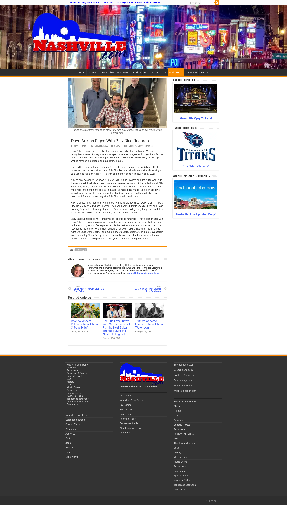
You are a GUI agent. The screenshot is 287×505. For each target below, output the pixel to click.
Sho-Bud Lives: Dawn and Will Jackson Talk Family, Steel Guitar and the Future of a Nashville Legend (117, 327)
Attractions (122, 72)
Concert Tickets (107, 72)
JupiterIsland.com (183, 370)
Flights (177, 410)
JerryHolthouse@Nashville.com (145, 273)
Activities (137, 72)
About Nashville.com (77, 401)
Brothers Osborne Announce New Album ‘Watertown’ (149, 324)
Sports (203, 72)
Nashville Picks (75, 396)
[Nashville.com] (143, 37)
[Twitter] (195, 3)
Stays (177, 406)
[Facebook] (193, 3)
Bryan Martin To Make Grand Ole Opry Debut (89, 289)
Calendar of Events (77, 373)
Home (82, 72)
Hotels (68, 452)
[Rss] (190, 3)
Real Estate (125, 404)
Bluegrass (81, 250)
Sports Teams (74, 393)
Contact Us (72, 404)
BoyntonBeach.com (184, 364)
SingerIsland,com (183, 385)
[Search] (217, 2)
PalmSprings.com (183, 380)
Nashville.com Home (77, 364)
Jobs (163, 72)
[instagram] (199, 3)
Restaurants (191, 72)
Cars (176, 415)
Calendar (92, 72)
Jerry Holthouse (81, 146)
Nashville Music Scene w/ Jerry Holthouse (133, 146)
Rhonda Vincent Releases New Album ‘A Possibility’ (84, 324)
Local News (71, 456)
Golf (146, 72)
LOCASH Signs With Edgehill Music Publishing (148, 289)
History (154, 72)
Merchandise (126, 395)
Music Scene (175, 72)
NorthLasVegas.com (184, 375)
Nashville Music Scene (131, 400)
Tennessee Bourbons (78, 398)
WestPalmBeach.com (185, 390)
